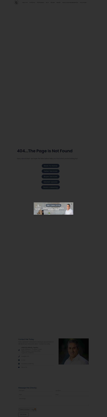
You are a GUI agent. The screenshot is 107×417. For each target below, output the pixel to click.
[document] (53, 208)
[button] (71, 204)
